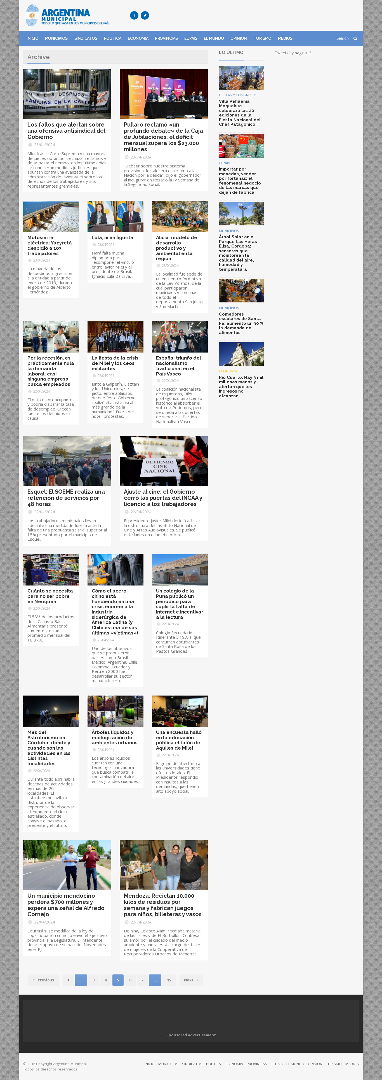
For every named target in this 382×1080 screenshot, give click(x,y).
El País (224, 162)
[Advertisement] (257, 15)
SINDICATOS (85, 38)
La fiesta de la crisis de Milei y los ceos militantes (115, 363)
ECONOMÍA (138, 38)
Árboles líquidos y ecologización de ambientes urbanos (115, 737)
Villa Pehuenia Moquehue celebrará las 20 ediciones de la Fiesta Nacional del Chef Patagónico (240, 113)
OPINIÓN (238, 38)
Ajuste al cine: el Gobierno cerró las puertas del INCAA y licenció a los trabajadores (163, 497)
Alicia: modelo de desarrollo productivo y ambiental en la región (176, 248)
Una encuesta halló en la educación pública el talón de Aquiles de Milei (179, 740)
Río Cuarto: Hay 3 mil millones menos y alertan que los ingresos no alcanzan (241, 386)
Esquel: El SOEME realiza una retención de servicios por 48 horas (66, 497)
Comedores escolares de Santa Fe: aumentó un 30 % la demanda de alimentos (241, 323)
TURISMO (262, 38)
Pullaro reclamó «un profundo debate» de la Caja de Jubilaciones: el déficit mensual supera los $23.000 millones (163, 137)
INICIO (32, 38)
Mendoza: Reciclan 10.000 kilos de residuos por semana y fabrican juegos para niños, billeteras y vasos (163, 905)
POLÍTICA (112, 38)
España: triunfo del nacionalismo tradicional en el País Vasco (178, 365)
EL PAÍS (190, 38)
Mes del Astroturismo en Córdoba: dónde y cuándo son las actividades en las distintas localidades (48, 747)
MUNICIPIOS (56, 38)
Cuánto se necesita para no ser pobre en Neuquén (50, 596)
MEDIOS (285, 38)
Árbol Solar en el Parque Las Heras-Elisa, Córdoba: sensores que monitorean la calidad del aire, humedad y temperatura (239, 253)
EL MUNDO (214, 38)
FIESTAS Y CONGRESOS (238, 94)
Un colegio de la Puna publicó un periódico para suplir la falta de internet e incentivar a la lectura (179, 604)
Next (189, 980)
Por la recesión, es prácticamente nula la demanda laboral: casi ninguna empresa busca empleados (50, 371)
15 (169, 980)
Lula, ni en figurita (112, 237)
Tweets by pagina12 (293, 52)
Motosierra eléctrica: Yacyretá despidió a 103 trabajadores (49, 245)
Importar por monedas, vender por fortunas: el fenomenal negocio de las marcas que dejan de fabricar (240, 181)
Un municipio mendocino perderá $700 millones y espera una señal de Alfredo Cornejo (66, 905)
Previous (45, 980)
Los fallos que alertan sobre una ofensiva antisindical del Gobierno (66, 130)
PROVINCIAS (166, 38)
